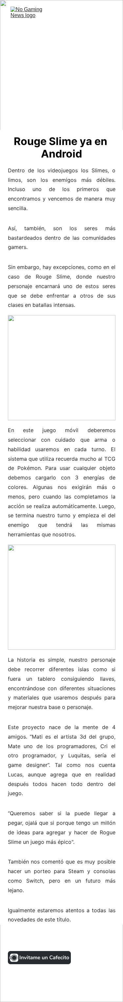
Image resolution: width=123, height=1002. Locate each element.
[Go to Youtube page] (77, 939)
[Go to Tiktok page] (57, 939)
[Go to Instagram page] (18, 939)
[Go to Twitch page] (96, 939)
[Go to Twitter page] (37, 939)
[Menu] (109, 15)
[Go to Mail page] (112, 939)
